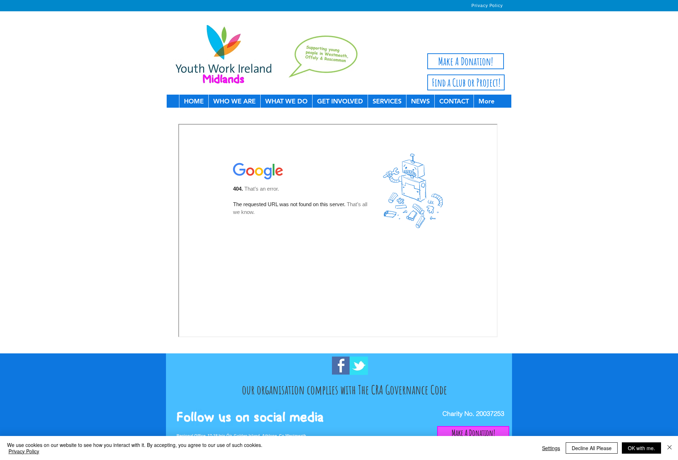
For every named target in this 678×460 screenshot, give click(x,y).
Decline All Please (592, 448)
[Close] (669, 448)
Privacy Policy (23, 451)
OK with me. (641, 448)
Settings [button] (551, 448)
